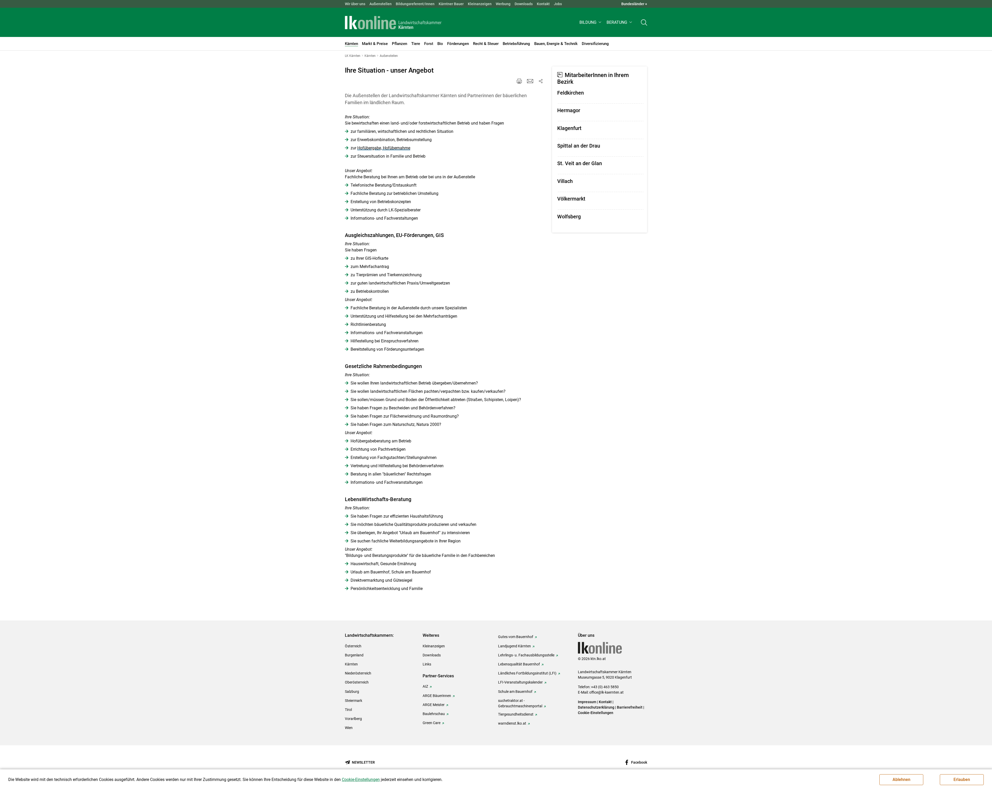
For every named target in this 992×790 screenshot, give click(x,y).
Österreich (353, 646)
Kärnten (351, 664)
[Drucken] (519, 81)
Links (427, 664)
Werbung (503, 4)
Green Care (431, 723)
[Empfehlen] (530, 81)
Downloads (524, 4)
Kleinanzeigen (480, 4)
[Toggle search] (644, 22)
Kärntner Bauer (451, 4)
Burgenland (354, 655)
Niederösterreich (358, 673)
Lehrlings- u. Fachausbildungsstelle (526, 655)
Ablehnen (901, 779)
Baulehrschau (434, 714)
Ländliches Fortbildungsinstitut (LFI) (527, 673)
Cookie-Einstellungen (595, 713)
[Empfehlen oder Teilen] (540, 81)
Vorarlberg (353, 719)
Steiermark (353, 701)
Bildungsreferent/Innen (415, 4)
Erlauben (962, 779)
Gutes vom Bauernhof (515, 637)
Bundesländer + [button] (634, 4)
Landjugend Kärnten (514, 646)
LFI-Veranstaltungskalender (520, 682)
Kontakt (543, 4)
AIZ (425, 686)
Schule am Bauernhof (515, 691)
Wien (349, 728)
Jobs (558, 4)
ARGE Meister (434, 705)
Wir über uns (355, 4)
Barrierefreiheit (629, 707)
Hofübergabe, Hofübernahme (383, 147)
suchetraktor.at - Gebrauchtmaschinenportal (520, 703)
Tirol (348, 710)
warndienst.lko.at (512, 723)
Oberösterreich (357, 682)
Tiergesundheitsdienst (515, 714)
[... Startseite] (393, 22)
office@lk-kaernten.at (606, 692)
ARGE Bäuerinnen (437, 696)
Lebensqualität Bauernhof (519, 664)
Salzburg (352, 691)
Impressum (587, 702)
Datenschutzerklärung (596, 707)
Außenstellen (380, 4)
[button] (591, 22)
